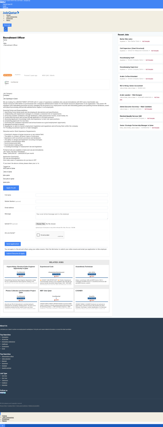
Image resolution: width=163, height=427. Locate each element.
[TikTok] (5, 2)
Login (4, 6)
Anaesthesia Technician (84, 266)
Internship (4, 385)
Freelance (4, 382)
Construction (5, 346)
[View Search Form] (6, 29)
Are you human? (10, 233)
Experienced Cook (46, 266)
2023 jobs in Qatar (9, 168)
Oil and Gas (5, 339)
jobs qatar (6, 175)
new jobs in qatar (8, 179)
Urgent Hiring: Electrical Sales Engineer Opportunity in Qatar (21, 267)
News (8, 20)
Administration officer (8, 356)
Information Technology (8, 341)
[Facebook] (0, 2)
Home (8, 15)
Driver (3, 348)
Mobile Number (13, 201)
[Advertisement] (56, 60)
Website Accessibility (34, 406)
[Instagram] (2, 2)
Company (6, 95)
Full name (8, 195)
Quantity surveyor (6, 368)
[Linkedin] (3, 2)
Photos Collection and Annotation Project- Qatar (21, 291)
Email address (9, 208)
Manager (4, 361)
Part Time (4, 378)
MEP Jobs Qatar (46, 291)
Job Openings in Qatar (10, 99)
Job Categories (11, 17)
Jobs (4, 43)
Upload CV (11, 224)
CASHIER (79, 291)
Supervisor (5, 363)
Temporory (5, 380)
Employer (9, 18)
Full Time (4, 375)
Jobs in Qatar (7, 172)
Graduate (4, 365)
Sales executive (6, 358)
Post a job (7, 25)
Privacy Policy (3, 406)
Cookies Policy (11, 406)
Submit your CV (7, 4)
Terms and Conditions (22, 406)
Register (5, 7)
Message (8, 214)
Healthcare (5, 344)
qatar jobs (6, 182)
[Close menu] (0, 413)
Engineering (5, 337)
